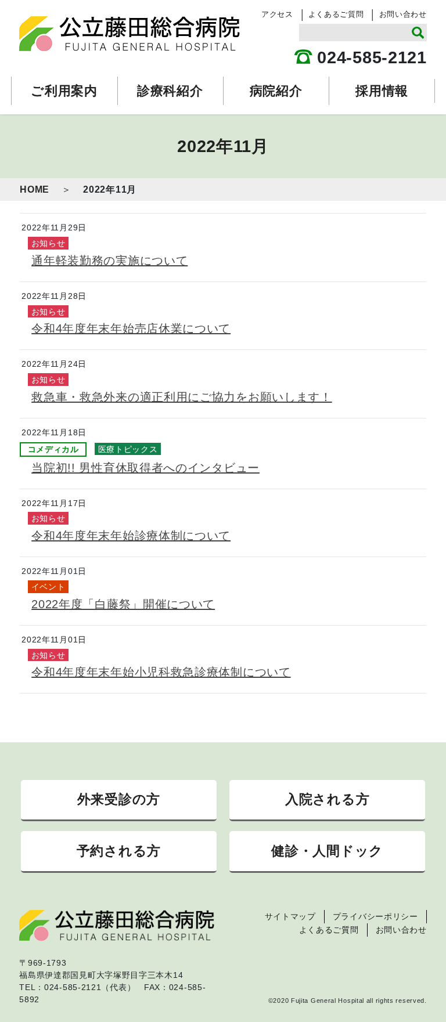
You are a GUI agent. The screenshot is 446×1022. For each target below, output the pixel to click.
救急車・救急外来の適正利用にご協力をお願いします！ (181, 397)
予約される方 (119, 850)
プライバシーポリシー (375, 916)
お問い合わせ (403, 14)
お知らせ (48, 243)
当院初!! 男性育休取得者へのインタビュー (145, 467)
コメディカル (53, 449)
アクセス (277, 14)
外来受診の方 (118, 799)
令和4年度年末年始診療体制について (131, 535)
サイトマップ (290, 916)
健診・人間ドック (327, 850)
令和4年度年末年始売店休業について (131, 328)
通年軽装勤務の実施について (109, 260)
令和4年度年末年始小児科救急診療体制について (160, 672)
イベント (48, 586)
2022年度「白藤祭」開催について (123, 604)
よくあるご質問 (336, 14)
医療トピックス (128, 449)
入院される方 (327, 799)
